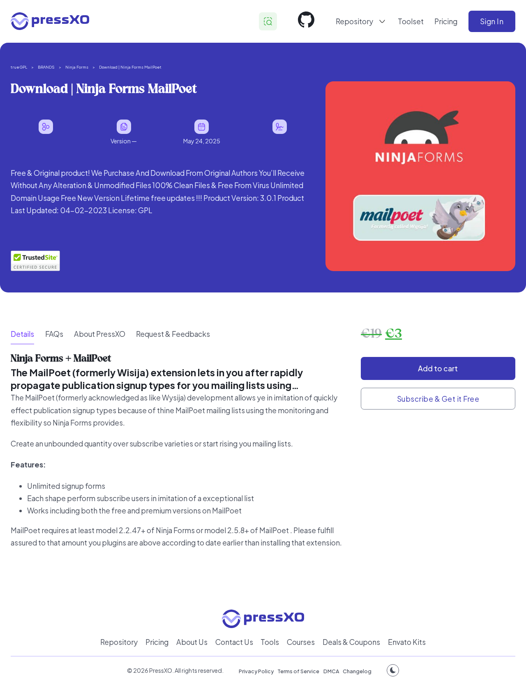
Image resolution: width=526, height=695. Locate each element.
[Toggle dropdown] (382, 21)
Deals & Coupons (351, 642)
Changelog (357, 671)
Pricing (445, 21)
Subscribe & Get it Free (438, 398)
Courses (301, 642)
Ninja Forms (76, 66)
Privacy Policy (256, 671)
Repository (119, 642)
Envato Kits (407, 642)
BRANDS (46, 66)
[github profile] (306, 21)
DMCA (331, 671)
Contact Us (234, 642)
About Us (192, 642)
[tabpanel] (180, 457)
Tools (270, 642)
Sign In (492, 21)
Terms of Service (298, 671)
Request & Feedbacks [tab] (173, 333)
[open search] (268, 21)
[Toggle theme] (393, 670)
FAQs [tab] (54, 333)
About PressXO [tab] (99, 333)
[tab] (22, 334)
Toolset (411, 21)
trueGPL (19, 66)
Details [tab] (22, 333)
